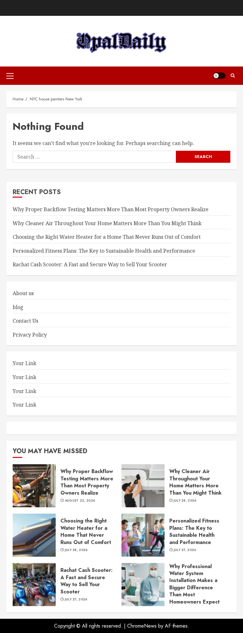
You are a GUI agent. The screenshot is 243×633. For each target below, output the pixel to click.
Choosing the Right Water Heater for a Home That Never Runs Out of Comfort (107, 236)
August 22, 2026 (80, 500)
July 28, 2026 (185, 500)
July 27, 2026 (185, 550)
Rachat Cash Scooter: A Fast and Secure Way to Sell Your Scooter (90, 264)
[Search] (233, 76)
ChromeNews (142, 626)
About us (23, 293)
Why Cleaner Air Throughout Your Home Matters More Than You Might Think (107, 223)
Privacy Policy (30, 334)
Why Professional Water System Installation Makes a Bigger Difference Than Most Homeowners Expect (194, 584)
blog (18, 307)
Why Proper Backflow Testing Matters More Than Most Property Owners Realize (111, 209)
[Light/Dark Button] (219, 76)
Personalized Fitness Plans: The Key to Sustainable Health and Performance (104, 250)
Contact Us (25, 320)
